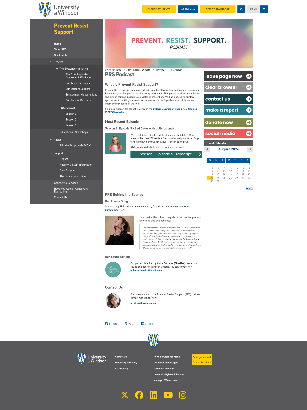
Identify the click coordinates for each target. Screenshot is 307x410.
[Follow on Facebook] (139, 397)
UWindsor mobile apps (166, 362)
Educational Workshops (74, 132)
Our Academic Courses (79, 83)
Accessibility (122, 368)
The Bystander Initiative (74, 69)
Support (58, 153)
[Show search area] (241, 9)
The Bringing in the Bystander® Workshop (79, 75)
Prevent (58, 62)
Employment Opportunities (81, 94)
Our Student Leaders (78, 89)
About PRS (60, 49)
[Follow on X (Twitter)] (125, 397)
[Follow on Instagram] (182, 397)
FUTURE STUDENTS (158, 9)
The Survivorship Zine (73, 176)
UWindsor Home (113, 69)
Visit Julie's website (141, 147)
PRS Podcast (67, 108)
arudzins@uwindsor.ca (143, 303)
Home (57, 44)
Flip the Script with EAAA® (75, 145)
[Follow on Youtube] (168, 397)
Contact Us (60, 197)
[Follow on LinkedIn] (153, 397)
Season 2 (71, 119)
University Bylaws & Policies (169, 374)
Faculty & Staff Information (76, 165)
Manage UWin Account (166, 380)
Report (64, 159)
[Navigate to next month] (250, 149)
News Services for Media (167, 356)
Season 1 (71, 125)
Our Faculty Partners (78, 100)
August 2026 (228, 149)
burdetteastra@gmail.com (147, 270)
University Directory (126, 362)
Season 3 (71, 114)
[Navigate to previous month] (207, 149)
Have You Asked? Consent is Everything (71, 190)
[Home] (59, 9)
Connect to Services (66, 183)
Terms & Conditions (164, 368)
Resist (57, 140)
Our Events (60, 55)
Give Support (67, 170)
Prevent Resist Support (71, 29)
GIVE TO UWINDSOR (218, 9)
